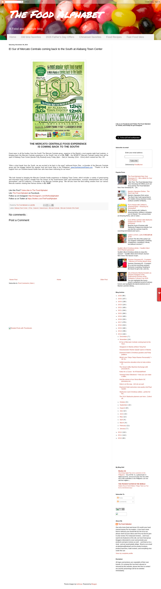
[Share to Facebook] (52, 205)
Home (12, 37)
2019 (120, 316)
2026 (120, 296)
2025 (120, 299)
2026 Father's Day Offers (60, 37)
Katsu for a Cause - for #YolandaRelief (132, 372)
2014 (120, 331)
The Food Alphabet (55, 14)
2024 (120, 301)
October (123, 402)
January (123, 429)
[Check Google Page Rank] (120, 510)
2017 (120, 322)
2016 (120, 325)
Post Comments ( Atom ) (26, 283)
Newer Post (13, 279)
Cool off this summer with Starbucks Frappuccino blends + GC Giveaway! (140, 221)
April (121, 420)
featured (36, 208)
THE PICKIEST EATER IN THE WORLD (131, 484)
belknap (79, 584)
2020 (120, 313)
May (121, 417)
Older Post (104, 279)
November (123, 339)
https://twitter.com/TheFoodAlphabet (42, 199)
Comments (122, 502)
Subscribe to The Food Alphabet (34, 190)
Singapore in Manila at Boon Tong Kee (132, 347)
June (122, 414)
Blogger (94, 584)
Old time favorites (31, 37)
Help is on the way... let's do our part (131, 384)
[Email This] (44, 205)
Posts (121, 498)
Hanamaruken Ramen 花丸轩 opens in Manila (135, 350)
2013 (120, 334)
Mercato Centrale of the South (70, 208)
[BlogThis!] (47, 205)
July (121, 411)
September (124, 405)
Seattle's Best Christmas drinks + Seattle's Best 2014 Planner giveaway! (133, 249)
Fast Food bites (135, 37)
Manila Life (122, 471)
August (122, 408)
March (122, 423)
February (123, 425)
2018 (120, 319)
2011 (120, 435)
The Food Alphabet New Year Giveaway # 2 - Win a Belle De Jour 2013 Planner (140, 178)
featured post (44, 208)
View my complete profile (124, 553)
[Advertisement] (58, 305)
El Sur (31, 208)
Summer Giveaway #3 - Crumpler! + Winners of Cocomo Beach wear (139, 260)
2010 (120, 438)
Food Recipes (114, 37)
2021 (120, 310)
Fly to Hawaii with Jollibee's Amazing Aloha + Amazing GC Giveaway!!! (138, 206)
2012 (120, 432)
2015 (120, 328)
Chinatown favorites (90, 37)
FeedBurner (138, 165)
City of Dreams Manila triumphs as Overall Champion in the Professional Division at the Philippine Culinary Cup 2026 (139, 275)
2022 (120, 307)
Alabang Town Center (21, 208)
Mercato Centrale (54, 208)
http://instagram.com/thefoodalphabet (43, 196)
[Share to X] (50, 205)
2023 (120, 305)
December (123, 336)
